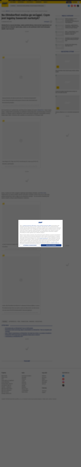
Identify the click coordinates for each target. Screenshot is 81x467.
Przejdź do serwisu (51, 245)
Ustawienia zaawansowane (30, 245)
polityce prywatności (44, 238)
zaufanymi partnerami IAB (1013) (29, 225)
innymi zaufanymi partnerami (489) (44, 225)
